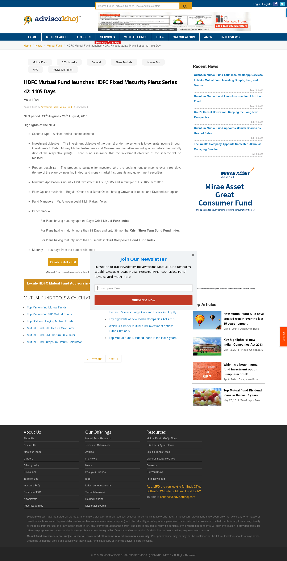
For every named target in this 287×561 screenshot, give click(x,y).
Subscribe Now (143, 300)
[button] (143, 259)
